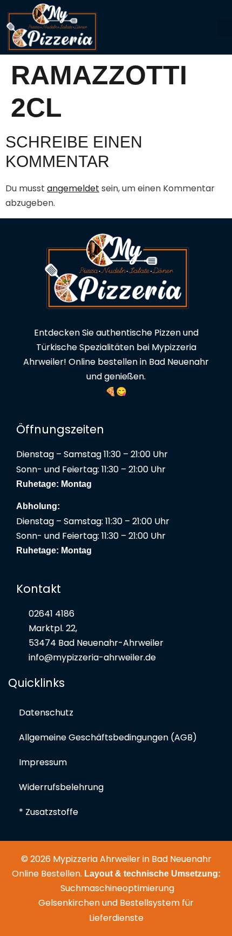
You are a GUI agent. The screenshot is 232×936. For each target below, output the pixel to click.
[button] (224, 27)
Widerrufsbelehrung (61, 787)
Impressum (43, 762)
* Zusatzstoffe (48, 812)
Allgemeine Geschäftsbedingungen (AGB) (108, 737)
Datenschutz (46, 712)
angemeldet (73, 188)
